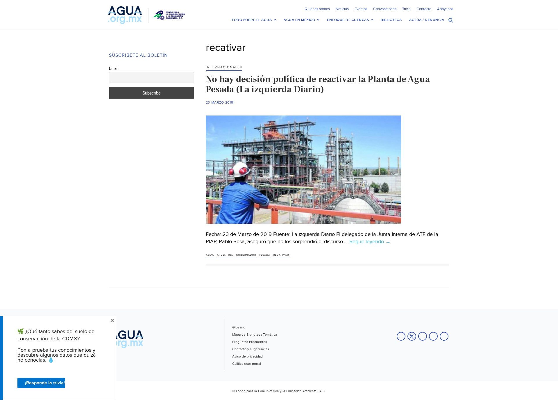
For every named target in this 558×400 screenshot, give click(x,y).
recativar (281, 255)
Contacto (423, 9)
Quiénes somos (317, 9)
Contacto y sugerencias (250, 349)
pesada (264, 255)
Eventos (361, 9)
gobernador (246, 255)
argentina (225, 255)
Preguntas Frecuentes (249, 342)
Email (113, 68)
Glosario (238, 327)
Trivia (406, 9)
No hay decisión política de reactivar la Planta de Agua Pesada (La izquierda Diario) (318, 84)
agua (210, 255)
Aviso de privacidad (247, 356)
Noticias (342, 9)
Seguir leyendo (370, 242)
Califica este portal (246, 364)
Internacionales (224, 67)
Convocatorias (384, 9)
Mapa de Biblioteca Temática (254, 335)
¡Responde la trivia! (45, 383)
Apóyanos (445, 9)
